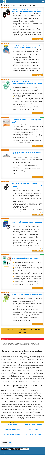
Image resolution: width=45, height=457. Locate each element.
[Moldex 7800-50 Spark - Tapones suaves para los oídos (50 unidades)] (6, 155)
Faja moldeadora (33, 429)
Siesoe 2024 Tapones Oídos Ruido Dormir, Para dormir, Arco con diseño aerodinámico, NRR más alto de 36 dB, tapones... (27, 46)
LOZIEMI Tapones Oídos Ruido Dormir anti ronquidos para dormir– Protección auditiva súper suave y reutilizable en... (27, 10)
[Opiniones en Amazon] (6, 266)
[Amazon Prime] (41, 37)
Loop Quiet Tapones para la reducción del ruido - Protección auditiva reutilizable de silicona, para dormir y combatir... (27, 185)
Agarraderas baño (12, 424)
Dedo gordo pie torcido (12, 436)
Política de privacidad (10, 453)
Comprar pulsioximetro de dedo (33, 424)
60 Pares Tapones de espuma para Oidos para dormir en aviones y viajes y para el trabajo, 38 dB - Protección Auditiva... (27, 258)
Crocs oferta (12, 427)
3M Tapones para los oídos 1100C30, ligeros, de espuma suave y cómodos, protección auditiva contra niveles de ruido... (26, 121)
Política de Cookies (20, 453)
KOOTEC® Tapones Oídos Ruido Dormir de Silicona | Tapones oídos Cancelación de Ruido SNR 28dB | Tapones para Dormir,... (27, 83)
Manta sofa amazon (12, 432)
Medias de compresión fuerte (33, 434)
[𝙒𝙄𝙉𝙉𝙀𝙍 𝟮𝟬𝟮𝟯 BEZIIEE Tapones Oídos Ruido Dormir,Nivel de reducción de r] (6, 298)
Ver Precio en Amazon (38, 39)
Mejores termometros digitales (12, 434)
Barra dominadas (33, 427)
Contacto (26, 453)
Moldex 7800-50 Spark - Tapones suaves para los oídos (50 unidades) (26, 152)
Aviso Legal (3, 453)
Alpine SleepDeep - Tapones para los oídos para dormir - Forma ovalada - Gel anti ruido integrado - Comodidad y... (27, 221)
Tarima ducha (33, 432)
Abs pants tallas (33, 436)
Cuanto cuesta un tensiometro (12, 429)
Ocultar (9, 442)
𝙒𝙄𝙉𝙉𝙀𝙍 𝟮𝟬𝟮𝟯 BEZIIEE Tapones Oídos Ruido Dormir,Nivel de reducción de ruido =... (27, 295)
